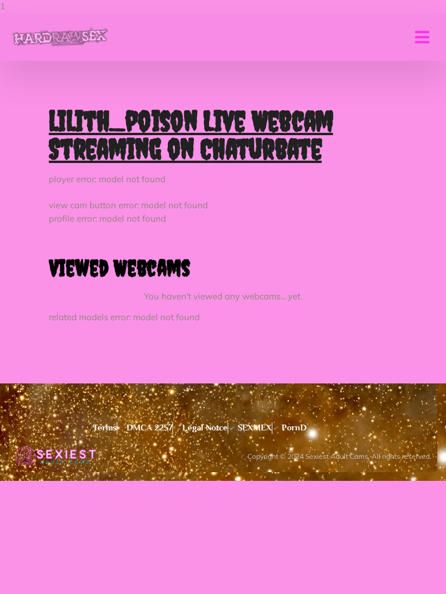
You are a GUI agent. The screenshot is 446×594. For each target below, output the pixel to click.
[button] (422, 37)
